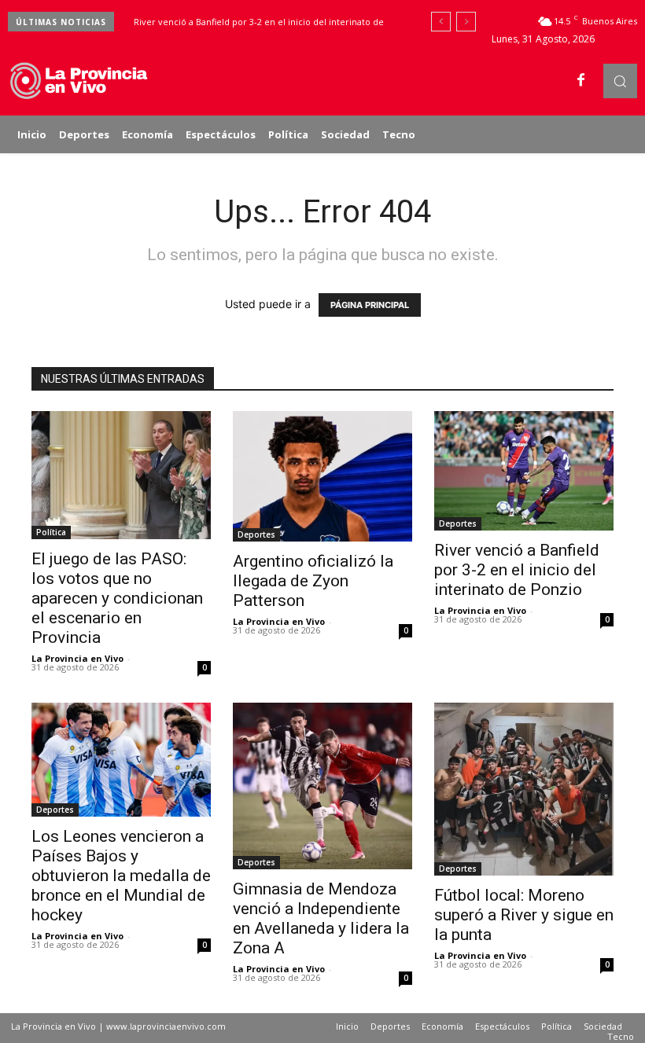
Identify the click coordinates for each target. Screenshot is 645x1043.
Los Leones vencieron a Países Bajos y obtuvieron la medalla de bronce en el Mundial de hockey (121, 875)
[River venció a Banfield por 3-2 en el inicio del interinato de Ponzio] (524, 471)
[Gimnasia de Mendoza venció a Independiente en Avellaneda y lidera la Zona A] (322, 786)
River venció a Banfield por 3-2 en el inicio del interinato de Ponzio (516, 570)
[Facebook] (581, 81)
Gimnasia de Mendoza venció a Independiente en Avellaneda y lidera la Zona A (321, 918)
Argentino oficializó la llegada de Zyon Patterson (313, 581)
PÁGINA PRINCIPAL (369, 304)
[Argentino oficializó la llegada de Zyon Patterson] (322, 476)
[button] (620, 80)
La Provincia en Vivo (77, 658)
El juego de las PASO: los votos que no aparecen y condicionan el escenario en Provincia (117, 598)
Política (51, 532)
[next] (466, 21)
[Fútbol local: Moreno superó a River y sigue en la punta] (524, 789)
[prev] (441, 21)
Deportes (256, 534)
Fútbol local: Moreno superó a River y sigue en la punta (524, 915)
